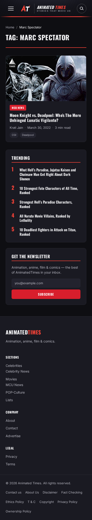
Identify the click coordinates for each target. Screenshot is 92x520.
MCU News (18, 108)
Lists (9, 400)
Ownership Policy (18, 511)
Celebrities (14, 366)
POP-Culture (15, 392)
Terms (10, 464)
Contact (12, 428)
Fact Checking (71, 492)
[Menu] (11, 8)
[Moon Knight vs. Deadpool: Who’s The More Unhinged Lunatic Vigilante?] (46, 78)
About (10, 420)
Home (10, 27)
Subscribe (46, 294)
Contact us (13, 492)
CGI (14, 135)
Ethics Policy (15, 502)
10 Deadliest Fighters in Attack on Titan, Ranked (48, 231)
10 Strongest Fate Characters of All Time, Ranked (49, 190)
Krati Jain (16, 127)
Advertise (13, 436)
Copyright (46, 502)
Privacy (11, 456)
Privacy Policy (67, 502)
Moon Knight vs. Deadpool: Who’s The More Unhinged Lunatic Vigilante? (45, 117)
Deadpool (28, 135)
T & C (32, 502)
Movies (11, 379)
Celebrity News (17, 371)
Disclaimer (50, 492)
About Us (32, 492)
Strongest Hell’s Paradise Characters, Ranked (46, 204)
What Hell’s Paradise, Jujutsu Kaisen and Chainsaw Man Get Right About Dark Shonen (48, 174)
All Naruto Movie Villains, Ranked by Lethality (45, 218)
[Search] (81, 8)
